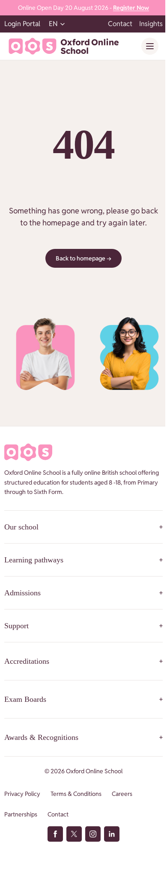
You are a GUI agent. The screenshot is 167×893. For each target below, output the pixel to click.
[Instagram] (93, 834)
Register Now (131, 8)
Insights (151, 23)
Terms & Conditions (76, 794)
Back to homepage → (83, 258)
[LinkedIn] (111, 834)
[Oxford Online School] (64, 46)
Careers (122, 794)
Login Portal (22, 23)
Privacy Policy (22, 794)
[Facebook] (55, 834)
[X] (74, 834)
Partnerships (20, 814)
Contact (120, 23)
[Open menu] (149, 46)
